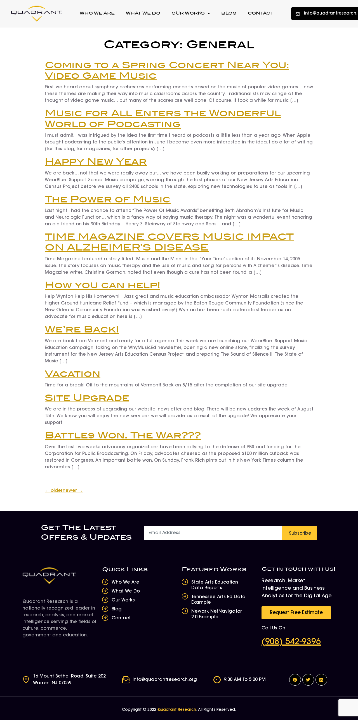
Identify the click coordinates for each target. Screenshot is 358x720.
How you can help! (102, 286)
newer (73, 490)
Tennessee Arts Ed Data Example (218, 600)
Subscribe (300, 533)
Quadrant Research (176, 710)
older (54, 490)
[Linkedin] (321, 680)
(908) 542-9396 (291, 642)
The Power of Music (108, 200)
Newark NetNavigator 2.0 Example (216, 614)
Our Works (188, 13)
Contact (261, 13)
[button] (296, 612)
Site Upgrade (87, 398)
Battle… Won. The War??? (123, 436)
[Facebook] (295, 680)
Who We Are (97, 13)
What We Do (143, 13)
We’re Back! (82, 330)
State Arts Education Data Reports (214, 585)
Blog (229, 13)
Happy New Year (96, 162)
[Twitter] (308, 680)
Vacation (72, 374)
